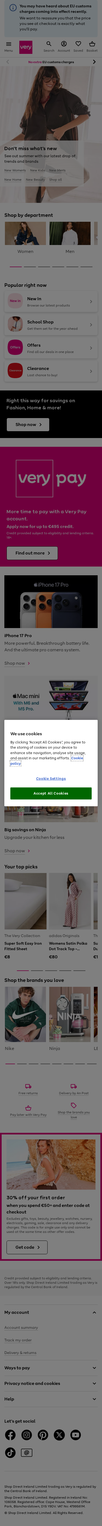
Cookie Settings (51, 778)
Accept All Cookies (51, 793)
